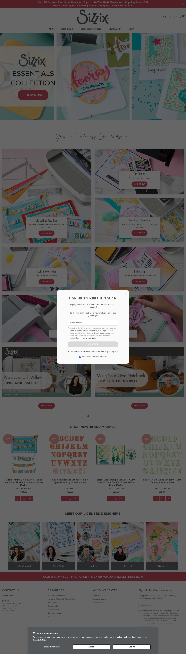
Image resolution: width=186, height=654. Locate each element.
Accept (91, 647)
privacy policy (91, 338)
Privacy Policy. (39, 639)
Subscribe (93, 344)
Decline (132, 647)
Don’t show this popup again (94, 356)
